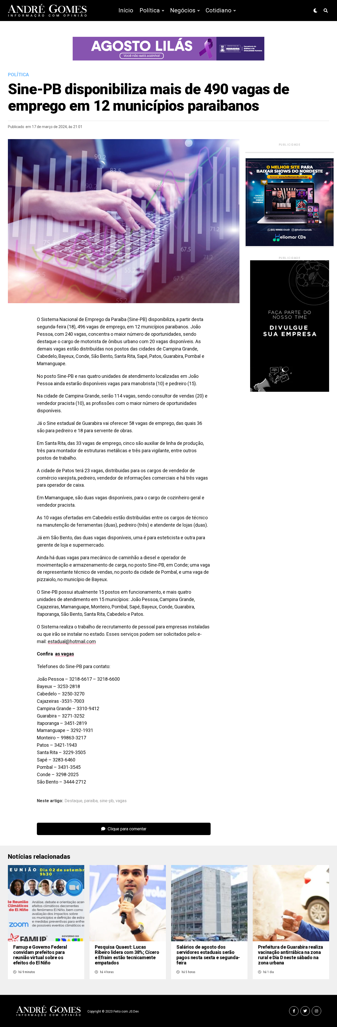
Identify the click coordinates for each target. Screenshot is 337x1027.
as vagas (64, 654)
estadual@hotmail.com (72, 641)
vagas (121, 801)
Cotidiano (218, 10)
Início (125, 10)
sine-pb (107, 801)
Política (150, 10)
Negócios (182, 10)
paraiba (91, 801)
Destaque (73, 801)
